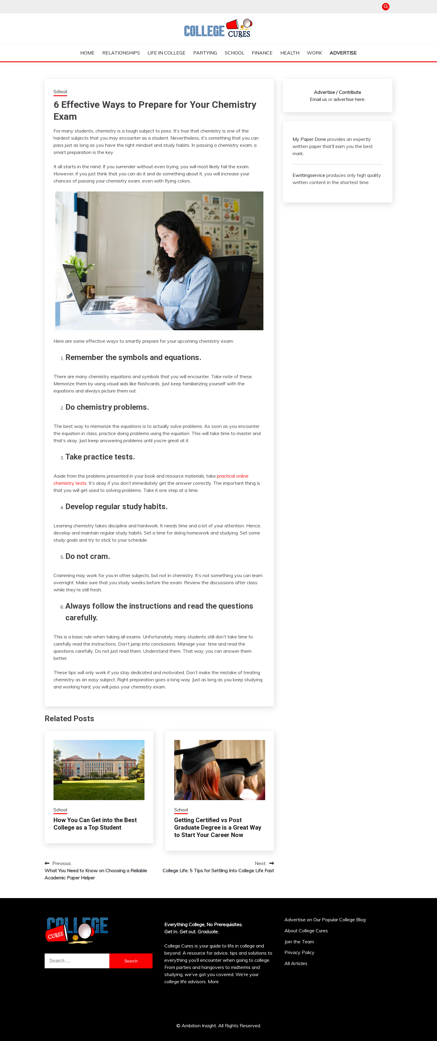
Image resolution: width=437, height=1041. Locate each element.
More (213, 981)
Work (314, 53)
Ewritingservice (309, 175)
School (234, 53)
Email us (318, 99)
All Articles (295, 963)
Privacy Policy (299, 952)
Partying (205, 53)
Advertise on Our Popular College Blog (325, 919)
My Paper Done (309, 139)
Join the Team (299, 942)
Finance (262, 53)
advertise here (349, 99)
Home (87, 53)
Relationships (121, 53)
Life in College (166, 53)
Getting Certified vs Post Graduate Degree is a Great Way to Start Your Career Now (217, 827)
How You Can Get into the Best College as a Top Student (95, 823)
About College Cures (306, 931)
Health (289, 53)
